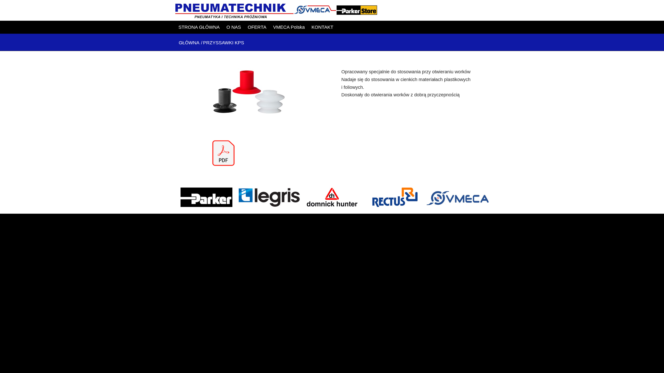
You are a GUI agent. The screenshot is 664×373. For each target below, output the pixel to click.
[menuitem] (199, 27)
